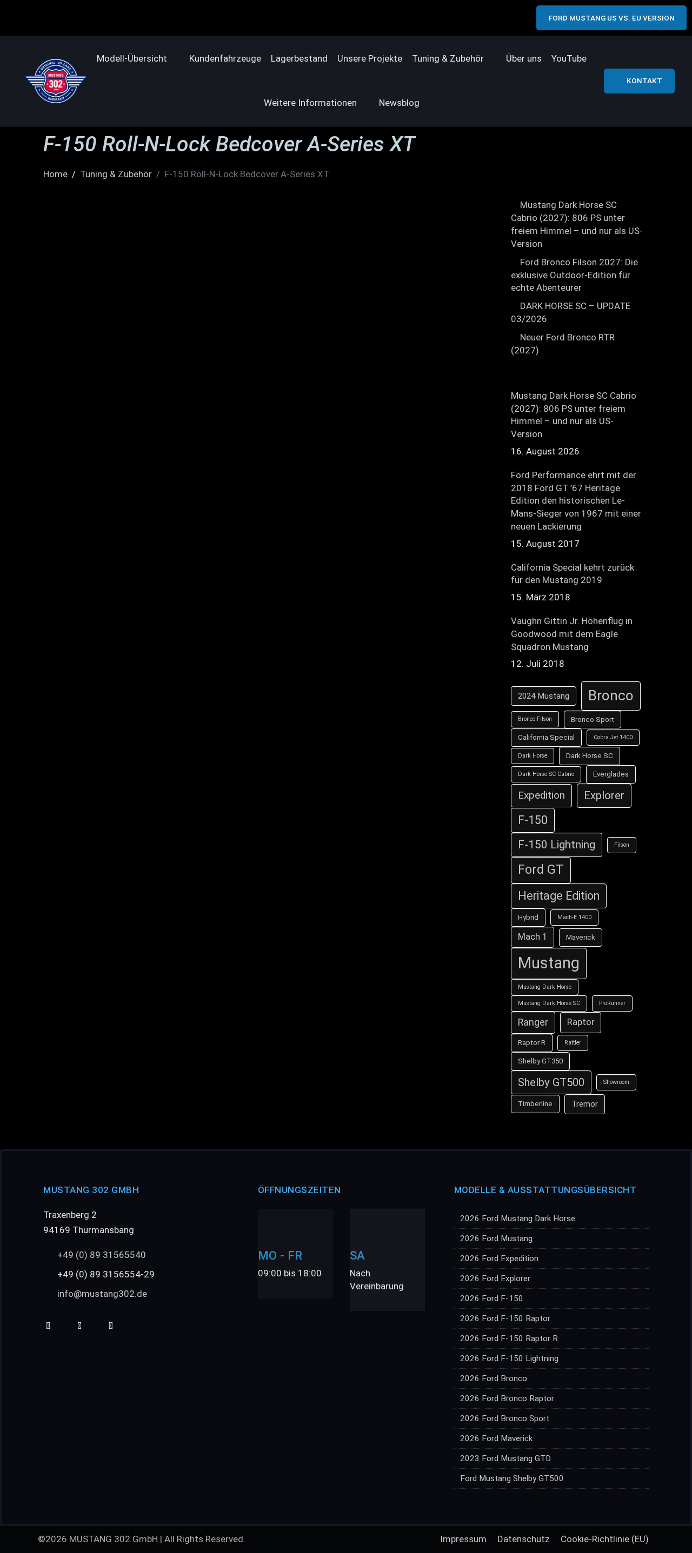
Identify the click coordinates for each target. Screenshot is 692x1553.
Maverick (580, 937)
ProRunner (612, 1003)
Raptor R (531, 1043)
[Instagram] (110, 1325)
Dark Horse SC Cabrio (546, 774)
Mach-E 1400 (574, 917)
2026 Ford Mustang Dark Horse (517, 1218)
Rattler (572, 1042)
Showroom (616, 1082)
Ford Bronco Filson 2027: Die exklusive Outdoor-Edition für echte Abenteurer (574, 275)
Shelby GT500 (551, 1082)
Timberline (535, 1104)
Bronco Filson (535, 718)
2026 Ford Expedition (499, 1258)
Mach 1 (532, 937)
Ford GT (541, 869)
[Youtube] (47, 1325)
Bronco (611, 695)
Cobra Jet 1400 (613, 737)
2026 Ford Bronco (493, 1378)
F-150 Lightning (556, 844)
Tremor (584, 1104)
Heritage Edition (559, 895)
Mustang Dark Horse (544, 986)
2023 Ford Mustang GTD (505, 1458)
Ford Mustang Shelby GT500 (512, 1478)
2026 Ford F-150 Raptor (505, 1318)
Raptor (580, 1022)
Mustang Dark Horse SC (549, 1003)
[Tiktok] (79, 1325)
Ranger (533, 1022)
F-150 (533, 820)
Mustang (549, 963)
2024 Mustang (543, 696)
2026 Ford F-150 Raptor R (509, 1338)
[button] (138, 59)
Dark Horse (532, 755)
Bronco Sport (592, 719)
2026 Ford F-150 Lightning (509, 1358)
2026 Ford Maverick (496, 1438)
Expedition (541, 795)
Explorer (604, 795)
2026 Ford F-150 (491, 1298)
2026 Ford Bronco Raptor (507, 1398)
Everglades (611, 774)
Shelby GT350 (540, 1061)
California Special (546, 737)
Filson (621, 844)
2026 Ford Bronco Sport (504, 1418)
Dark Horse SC (589, 756)
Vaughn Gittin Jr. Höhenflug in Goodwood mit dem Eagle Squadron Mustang (572, 633)
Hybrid (528, 917)
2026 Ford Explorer (495, 1278)
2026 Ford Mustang (496, 1238)
